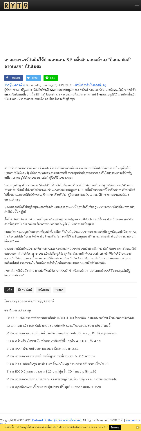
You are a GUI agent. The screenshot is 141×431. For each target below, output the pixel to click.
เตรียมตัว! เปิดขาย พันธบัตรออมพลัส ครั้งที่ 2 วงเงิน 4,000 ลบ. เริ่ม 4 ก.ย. (54, 341)
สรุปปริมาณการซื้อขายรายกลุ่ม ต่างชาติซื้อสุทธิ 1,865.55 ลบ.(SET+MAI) (54, 387)
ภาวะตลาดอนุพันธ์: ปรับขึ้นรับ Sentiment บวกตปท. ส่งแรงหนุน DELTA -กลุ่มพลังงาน (62, 333)
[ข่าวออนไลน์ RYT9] (15, 5)
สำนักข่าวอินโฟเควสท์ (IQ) (90, 85)
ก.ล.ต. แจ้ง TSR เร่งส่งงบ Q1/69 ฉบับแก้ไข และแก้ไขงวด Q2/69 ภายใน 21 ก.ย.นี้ (59, 325)
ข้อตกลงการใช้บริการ (98, 426)
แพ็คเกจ (49, 89)
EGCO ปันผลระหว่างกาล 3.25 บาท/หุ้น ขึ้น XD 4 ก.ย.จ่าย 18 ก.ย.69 (52, 371)
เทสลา (8, 94)
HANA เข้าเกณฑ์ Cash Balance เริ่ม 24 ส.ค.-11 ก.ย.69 (43, 348)
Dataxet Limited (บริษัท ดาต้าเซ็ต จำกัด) (56, 420)
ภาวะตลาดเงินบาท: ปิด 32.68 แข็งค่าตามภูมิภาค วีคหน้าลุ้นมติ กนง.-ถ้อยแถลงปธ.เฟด (61, 379)
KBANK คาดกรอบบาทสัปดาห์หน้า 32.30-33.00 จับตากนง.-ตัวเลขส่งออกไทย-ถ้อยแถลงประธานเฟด (70, 318)
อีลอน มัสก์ (117, 89)
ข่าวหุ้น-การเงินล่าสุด (18, 310)
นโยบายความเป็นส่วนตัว (70, 426)
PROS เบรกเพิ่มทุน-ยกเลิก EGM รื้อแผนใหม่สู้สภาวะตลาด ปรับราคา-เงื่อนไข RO (58, 364)
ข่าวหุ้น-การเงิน (14, 85)
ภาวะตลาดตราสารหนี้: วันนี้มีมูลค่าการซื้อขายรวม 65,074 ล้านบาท (51, 356)
